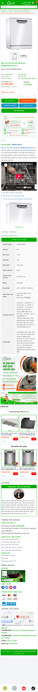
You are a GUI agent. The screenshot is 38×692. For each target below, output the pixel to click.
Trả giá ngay (19, 110)
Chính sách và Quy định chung (10, 542)
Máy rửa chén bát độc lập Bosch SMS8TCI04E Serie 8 (27, 468)
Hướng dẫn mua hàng (8, 555)
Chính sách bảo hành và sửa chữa (11, 547)
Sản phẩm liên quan (19, 446)
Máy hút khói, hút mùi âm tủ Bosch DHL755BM (9, 434)
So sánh (3, 441)
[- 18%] (10, 458)
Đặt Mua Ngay (10, 100)
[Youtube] (10, 587)
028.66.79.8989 (27, 2)
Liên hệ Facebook (10, 105)
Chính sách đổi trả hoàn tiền (9, 544)
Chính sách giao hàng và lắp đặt (11, 550)
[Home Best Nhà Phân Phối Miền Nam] (11, 3)
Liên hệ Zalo (27, 105)
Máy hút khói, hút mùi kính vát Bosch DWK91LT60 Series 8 (27, 434)
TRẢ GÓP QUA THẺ (28, 100)
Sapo (22, 653)
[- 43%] (10, 423)
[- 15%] (28, 423)
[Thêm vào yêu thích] (36, 63)
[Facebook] (3, 587)
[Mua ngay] (19, 423)
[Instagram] (14, 587)
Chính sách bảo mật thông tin (10, 539)
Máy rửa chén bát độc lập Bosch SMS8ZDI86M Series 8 (9, 468)
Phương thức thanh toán (8, 561)
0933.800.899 (27, 4)
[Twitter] (6, 587)
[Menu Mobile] (3, 3)
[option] (19, 33)
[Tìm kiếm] (35, 6)
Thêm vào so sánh (7, 92)
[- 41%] (28, 458)
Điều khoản (4, 558)
